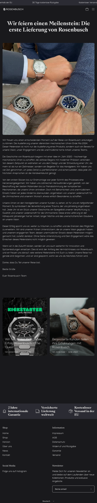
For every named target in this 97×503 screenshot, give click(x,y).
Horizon (6, 442)
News (5, 451)
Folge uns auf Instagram (15, 471)
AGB (54, 437)
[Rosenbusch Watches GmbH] (13, 9)
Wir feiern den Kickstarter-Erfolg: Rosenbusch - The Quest (24, 343)
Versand (56, 455)
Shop (5, 427)
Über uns (7, 446)
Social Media (9, 465)
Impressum (58, 433)
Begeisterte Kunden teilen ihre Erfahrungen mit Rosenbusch (70, 343)
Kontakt (6, 455)
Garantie (56, 451)
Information (58, 427)
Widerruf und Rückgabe (64, 446)
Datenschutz (58, 442)
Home (6, 433)
